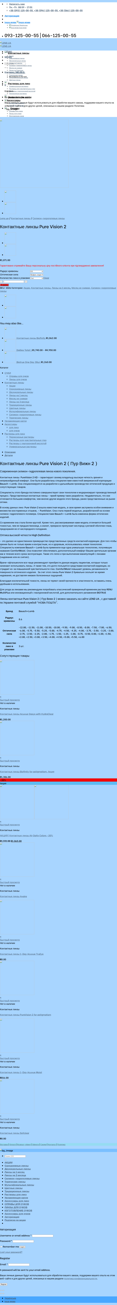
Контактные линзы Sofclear (14, 1132)
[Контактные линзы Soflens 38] (10, 213)
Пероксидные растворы (18, 93)
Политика (61, 1144)
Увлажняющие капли (19, 97)
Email (4, 1264)
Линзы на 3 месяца (16, 70)
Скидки (43, 1144)
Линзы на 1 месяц (15, 63)
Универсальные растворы (18, 86)
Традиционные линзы (17, 72)
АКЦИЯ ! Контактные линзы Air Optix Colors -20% (26, 835)
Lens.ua (4, 218)
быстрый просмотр (10, 699)
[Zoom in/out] (3, 1290)
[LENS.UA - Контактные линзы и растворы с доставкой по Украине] (5, 44)
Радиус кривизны (9, 271)
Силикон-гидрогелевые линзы (20, 65)
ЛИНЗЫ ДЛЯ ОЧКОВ (16, 1207)
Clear (46, 277)
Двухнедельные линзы (17, 60)
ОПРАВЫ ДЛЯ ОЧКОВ (17, 1204)
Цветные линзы (15, 80)
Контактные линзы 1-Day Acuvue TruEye (22, 953)
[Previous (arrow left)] (1, 1293)
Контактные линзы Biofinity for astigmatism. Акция (27, 771)
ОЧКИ (8, 372)
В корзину (4, 285)
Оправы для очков (16, 111)
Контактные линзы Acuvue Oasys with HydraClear (26, 713)
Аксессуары (13, 100)
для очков (14, 430)
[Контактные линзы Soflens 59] (10, 201)
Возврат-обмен (24, 1144)
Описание (10, 452)
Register (3, 1284)
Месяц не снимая (15, 68)
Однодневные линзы (17, 58)
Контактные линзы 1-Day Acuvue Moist (21, 1072)
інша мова (11, 22)
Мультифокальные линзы (18, 77)
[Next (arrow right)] (3, 1293)
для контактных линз (16, 103)
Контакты (52, 1144)
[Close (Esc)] (1, 1290)
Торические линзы (16, 75)
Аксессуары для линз (17, 1200)
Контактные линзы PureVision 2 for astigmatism (25, 1014)
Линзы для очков (15, 113)
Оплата (12, 1144)
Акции (11, 56)
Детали (9, 455)
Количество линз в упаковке (15, 277)
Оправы (14, 108)
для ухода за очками (16, 105)
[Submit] (5, 67)
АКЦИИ (8, 1162)
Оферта (35, 1144)
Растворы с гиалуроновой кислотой (22, 91)
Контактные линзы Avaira (13, 896)
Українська (23, 25)
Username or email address (16, 1235)
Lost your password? (11, 1252)
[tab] (61, 452)
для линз (14, 427)
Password (6, 1240)
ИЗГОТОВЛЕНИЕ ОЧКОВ (18, 1210)
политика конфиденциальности (80, 1278)
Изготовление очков (16, 116)
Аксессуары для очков (17, 1213)
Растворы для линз (19, 83)
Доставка (4, 1144)
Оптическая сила (9, 274)
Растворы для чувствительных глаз (22, 88)
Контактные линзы (18, 53)
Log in (22, 1247)
